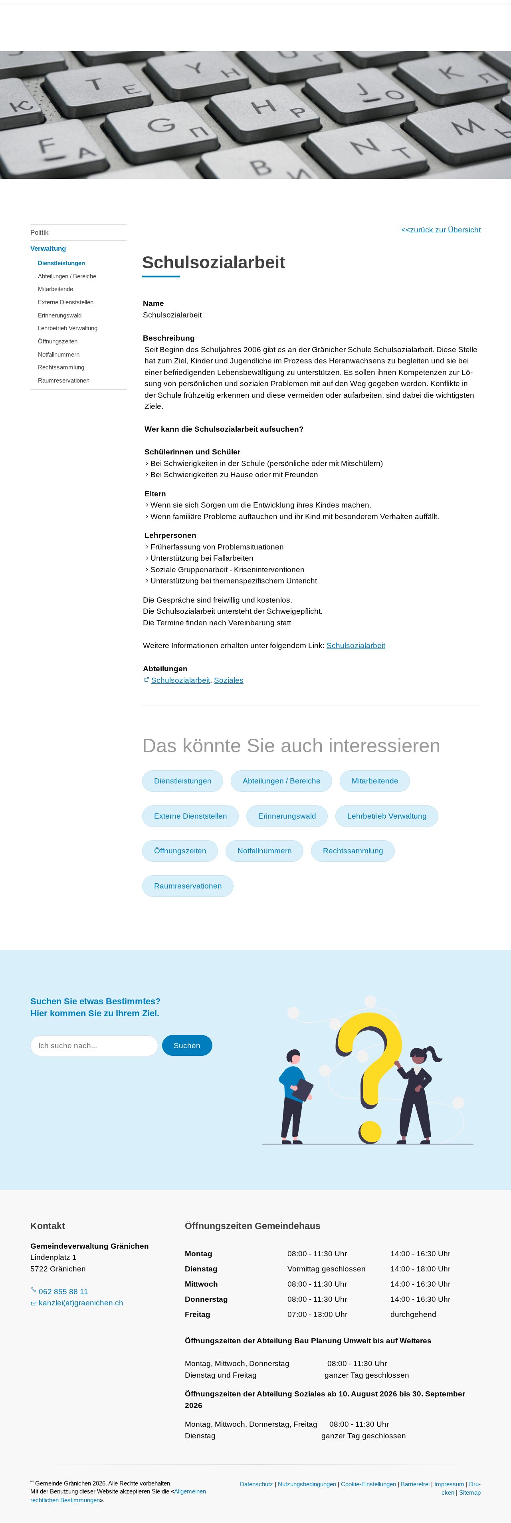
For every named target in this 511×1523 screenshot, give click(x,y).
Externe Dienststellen (65, 302)
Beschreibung (169, 338)
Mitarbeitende (55, 289)
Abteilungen (165, 668)
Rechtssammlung (61, 367)
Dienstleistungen (61, 263)
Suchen (187, 1045)
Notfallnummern (58, 354)
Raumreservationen (63, 380)
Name (153, 303)
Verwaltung (48, 248)
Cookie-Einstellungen (368, 1484)
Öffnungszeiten (57, 341)
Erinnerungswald (59, 315)
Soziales (229, 680)
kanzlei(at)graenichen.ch (81, 1303)
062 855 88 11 (63, 1291)
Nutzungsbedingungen (307, 1484)
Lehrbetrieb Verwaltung (67, 328)
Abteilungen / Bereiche (67, 276)
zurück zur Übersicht (445, 230)
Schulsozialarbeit (356, 645)
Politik (39, 232)
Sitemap (470, 1492)
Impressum (449, 1484)
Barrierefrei (415, 1484)
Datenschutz (256, 1484)
